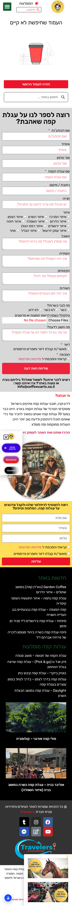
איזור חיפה (14, 221)
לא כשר (49, 310)
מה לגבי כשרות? (58, 305)
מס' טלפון (63, 157)
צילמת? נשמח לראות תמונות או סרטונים (42, 315)
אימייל (66, 144)
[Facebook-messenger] (24, 831)
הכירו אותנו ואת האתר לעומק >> (46, 432)
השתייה (64, 253)
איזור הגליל (29, 230)
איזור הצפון (15, 217)
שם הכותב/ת (60, 130)
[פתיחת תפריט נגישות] (8, 898)
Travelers (27, 812)
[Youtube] (48, 831)
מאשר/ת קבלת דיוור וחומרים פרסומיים (39, 349)
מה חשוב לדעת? (58, 327)
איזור (66, 212)
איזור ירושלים (57, 226)
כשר (63, 310)
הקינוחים (64, 270)
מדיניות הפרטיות (29, 359)
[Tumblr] (24, 822)
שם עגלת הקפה (58, 171)
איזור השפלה (35, 221)
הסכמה (64, 354)
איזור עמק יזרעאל (54, 230)
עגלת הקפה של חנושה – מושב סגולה (40, 656)
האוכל (65, 236)
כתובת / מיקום (60, 185)
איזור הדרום (58, 221)
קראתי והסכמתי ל (42, 359)
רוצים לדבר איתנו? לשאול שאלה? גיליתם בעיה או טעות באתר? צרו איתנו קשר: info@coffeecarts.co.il (36, 383)
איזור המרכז (57, 217)
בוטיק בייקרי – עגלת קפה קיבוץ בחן (42, 673)
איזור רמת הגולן (32, 226)
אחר (13, 230)
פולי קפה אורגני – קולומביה (36, 739)
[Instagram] (36, 822)
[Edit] (36, 831)
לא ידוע (33, 310)
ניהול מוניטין (17, 899)
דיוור (66, 344)
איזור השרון (36, 217)
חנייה (66, 198)
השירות (65, 288)
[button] (7, 6)
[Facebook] (48, 822)
